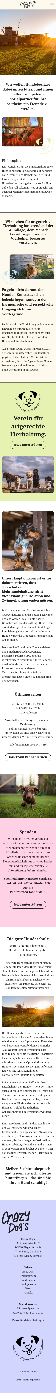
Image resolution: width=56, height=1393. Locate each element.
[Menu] (52, 4)
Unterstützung (28, 1275)
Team (28, 1288)
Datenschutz (22, 1379)
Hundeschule (28, 1280)
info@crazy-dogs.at (30, 1255)
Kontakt (28, 1292)
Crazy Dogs (28, 1271)
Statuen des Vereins (28, 1371)
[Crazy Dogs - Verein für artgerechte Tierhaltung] (28, 5)
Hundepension (28, 1284)
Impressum (34, 1379)
